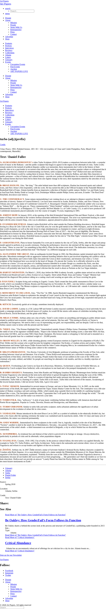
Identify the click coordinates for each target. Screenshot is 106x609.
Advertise (9, 37)
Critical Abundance (18, 543)
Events (8, 62)
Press (12, 32)
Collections (9, 53)
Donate (8, 18)
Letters (8, 57)
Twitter (8, 575)
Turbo (7, 473)
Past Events (15, 67)
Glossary (8, 60)
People (13, 25)
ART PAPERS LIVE (19, 71)
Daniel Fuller (10, 475)
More (35, 535)
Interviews (9, 48)
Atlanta (8, 55)
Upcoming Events (17, 64)
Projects (8, 46)
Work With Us (16, 27)
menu (7, 13)
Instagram (9, 573)
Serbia (7, 477)
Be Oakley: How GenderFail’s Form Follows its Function (43, 520)
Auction (13, 69)
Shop (7, 39)
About (7, 20)
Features (8, 43)
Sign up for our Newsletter (11, 555)
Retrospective (15, 30)
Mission (13, 23)
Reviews (8, 50)
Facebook (9, 570)
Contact (13, 34)
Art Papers (4, 1)
